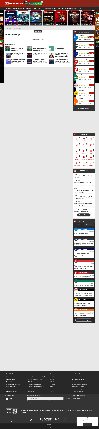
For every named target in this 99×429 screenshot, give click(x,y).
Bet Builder (52, 384)
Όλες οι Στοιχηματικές (83, 108)
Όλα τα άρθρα (83, 215)
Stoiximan (81, 35)
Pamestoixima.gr (83, 59)
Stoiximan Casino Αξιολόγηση (78, 377)
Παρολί (51, 386)
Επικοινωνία (31, 391)
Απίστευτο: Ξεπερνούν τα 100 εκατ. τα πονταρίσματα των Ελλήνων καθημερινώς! (62, 61)
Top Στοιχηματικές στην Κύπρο (35, 379)
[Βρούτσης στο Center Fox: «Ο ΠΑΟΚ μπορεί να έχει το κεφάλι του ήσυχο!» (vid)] (51, 55)
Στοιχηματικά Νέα (77, 174)
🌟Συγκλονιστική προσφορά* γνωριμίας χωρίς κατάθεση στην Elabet (82, 255)
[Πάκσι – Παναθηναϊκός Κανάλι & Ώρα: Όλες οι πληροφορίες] (7, 48)
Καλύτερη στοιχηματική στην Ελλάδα (36, 389)
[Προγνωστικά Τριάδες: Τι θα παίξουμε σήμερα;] (51, 48)
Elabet (80, 51)
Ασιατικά (52, 391)
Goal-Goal (52, 379)
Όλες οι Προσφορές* (82, 320)
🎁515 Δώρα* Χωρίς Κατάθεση (82, 276)
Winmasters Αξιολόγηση (11, 391)
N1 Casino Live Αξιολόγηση (78, 391)
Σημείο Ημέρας (53, 377)
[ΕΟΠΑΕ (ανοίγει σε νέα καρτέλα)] (54, 420)
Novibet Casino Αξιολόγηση (78, 379)
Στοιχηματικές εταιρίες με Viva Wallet (40, 54)
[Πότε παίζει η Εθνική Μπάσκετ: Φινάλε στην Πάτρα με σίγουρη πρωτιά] (29, 61)
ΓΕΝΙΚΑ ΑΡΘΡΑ (9, 28)
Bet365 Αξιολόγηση (10, 389)
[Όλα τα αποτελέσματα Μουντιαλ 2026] (8, 55)
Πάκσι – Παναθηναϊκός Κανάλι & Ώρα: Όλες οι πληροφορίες (17, 48)
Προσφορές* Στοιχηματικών (34, 384)
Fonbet (80, 67)
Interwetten (81, 90)
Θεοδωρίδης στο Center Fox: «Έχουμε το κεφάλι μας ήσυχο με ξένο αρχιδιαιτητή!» (18, 61)
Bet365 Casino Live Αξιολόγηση (79, 389)
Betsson (81, 98)
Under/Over (52, 381)
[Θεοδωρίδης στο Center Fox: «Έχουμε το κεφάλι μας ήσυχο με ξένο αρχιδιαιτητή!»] (8, 61)
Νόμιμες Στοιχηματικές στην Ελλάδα (36, 377)
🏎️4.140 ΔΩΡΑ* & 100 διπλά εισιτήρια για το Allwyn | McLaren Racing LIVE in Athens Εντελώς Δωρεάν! (84, 266)
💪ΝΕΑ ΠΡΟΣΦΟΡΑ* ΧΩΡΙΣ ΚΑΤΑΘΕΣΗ (83, 285)
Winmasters (82, 82)
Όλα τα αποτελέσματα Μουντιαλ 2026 (17, 54)
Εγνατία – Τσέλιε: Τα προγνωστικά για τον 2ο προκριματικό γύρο (39, 48)
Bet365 (80, 75)
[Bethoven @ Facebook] (6, 399)
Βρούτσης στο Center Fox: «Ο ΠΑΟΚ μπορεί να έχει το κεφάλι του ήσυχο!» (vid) (62, 55)
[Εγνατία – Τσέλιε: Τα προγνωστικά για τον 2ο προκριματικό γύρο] (29, 48)
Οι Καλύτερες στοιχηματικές (35, 381)
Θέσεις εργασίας (77, 398)
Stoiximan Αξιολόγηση (11, 377)
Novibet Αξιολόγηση (11, 379)
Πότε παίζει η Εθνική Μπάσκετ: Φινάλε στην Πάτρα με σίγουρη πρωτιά (40, 61)
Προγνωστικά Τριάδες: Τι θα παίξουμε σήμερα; (62, 47)
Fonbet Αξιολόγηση (10, 386)
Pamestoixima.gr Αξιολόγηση (13, 384)
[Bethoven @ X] (11, 399)
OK (87, 424)
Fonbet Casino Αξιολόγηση (78, 386)
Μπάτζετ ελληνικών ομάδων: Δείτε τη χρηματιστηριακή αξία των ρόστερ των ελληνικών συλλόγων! (83, 190)
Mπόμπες (52, 389)
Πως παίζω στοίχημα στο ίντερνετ (36, 386)
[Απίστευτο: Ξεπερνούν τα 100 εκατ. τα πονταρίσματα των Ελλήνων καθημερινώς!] (51, 61)
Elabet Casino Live (76, 381)
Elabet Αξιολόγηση (10, 381)
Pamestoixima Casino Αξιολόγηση (79, 384)
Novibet (81, 43)
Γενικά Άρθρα (38, 31)
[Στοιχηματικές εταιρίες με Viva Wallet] (29, 55)
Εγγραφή (68, 398)
